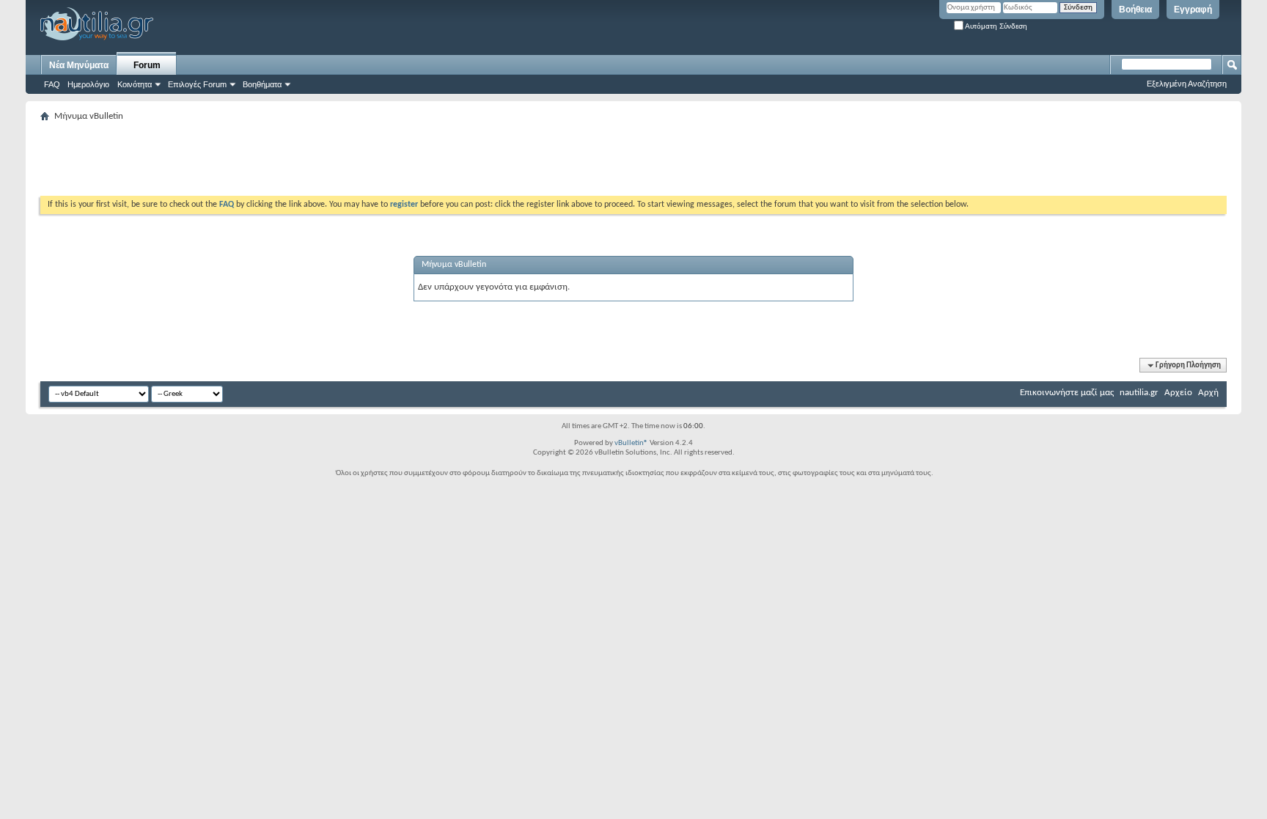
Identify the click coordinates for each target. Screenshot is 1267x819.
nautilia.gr (1139, 392)
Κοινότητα (134, 84)
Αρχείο (1178, 392)
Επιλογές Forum (197, 84)
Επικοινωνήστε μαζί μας (1067, 392)
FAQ (52, 84)
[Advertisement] (307, 159)
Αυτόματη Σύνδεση (995, 26)
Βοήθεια (1135, 9)
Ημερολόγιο (88, 84)
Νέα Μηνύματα (79, 65)
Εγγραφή (1193, 9)
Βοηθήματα (262, 84)
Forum (147, 65)
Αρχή (1208, 392)
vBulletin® (631, 443)
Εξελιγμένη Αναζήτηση (1187, 83)
